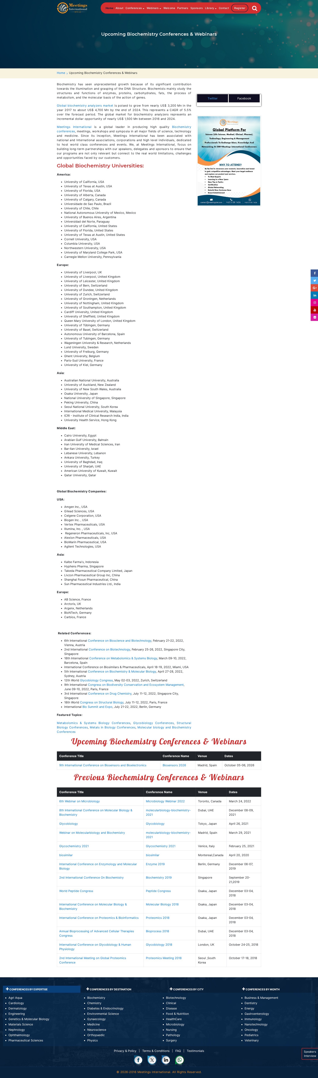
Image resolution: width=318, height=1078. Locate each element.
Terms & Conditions (155, 1050)
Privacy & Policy (125, 1050)
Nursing (171, 1029)
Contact (224, 8)
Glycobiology (68, 823)
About (119, 8)
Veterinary (252, 1040)
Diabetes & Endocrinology (105, 1008)
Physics (92, 1040)
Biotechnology (176, 998)
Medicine (93, 1024)
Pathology (173, 1035)
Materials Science (20, 1024)
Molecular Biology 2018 (162, 904)
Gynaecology (96, 1019)
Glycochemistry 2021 (74, 846)
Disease (171, 1008)
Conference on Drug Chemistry (109, 693)
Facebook (244, 98)
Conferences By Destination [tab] (110, 989)
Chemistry (94, 1003)
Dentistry (251, 1003)
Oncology (251, 1029)
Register (239, 8)
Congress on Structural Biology (101, 702)
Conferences (134, 8)
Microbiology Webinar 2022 (165, 801)
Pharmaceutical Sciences (25, 1040)
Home (109, 8)
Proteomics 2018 (157, 918)
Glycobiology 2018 (159, 944)
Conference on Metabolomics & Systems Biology (123, 658)
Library (210, 8)
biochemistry (77, 105)
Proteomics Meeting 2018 (164, 958)
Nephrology (16, 1029)
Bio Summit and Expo (97, 707)
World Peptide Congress (76, 891)
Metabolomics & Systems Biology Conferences (93, 723)
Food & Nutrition (177, 1014)
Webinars (153, 8)
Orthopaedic (96, 1035)
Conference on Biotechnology (109, 649)
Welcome (169, 8)
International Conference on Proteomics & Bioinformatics (99, 918)
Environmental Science (103, 1014)
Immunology (253, 1019)
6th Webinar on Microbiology (79, 801)
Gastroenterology (257, 1014)
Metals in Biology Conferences (112, 727)
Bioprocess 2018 (157, 931)
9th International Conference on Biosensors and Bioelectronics (102, 765)
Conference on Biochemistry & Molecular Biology (122, 671)
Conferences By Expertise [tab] (28, 989)
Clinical (171, 1003)
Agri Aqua (15, 998)
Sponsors (196, 8)
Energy (249, 1008)
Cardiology (16, 1003)
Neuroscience (96, 1029)
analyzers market (100, 105)
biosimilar (66, 855)
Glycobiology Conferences (153, 723)
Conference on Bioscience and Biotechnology (119, 640)
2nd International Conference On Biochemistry (91, 877)
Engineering (16, 1014)
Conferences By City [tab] (188, 989)
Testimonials (195, 1050)
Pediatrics (251, 1035)
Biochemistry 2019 (159, 877)
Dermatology (17, 1008)
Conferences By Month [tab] (262, 989)
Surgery (171, 1040)
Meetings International (74, 127)
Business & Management (261, 998)
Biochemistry (96, 998)
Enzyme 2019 (155, 864)
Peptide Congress (158, 891)
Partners (182, 8)
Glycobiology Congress (96, 680)
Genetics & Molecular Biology (28, 1019)
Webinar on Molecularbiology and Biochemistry (92, 832)
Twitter (213, 98)
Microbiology (175, 1024)
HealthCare (174, 1019)
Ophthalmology (19, 1035)
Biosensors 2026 (174, 765)
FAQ (178, 1050)
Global (62, 105)
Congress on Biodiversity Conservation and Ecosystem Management (136, 685)
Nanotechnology (256, 1024)
